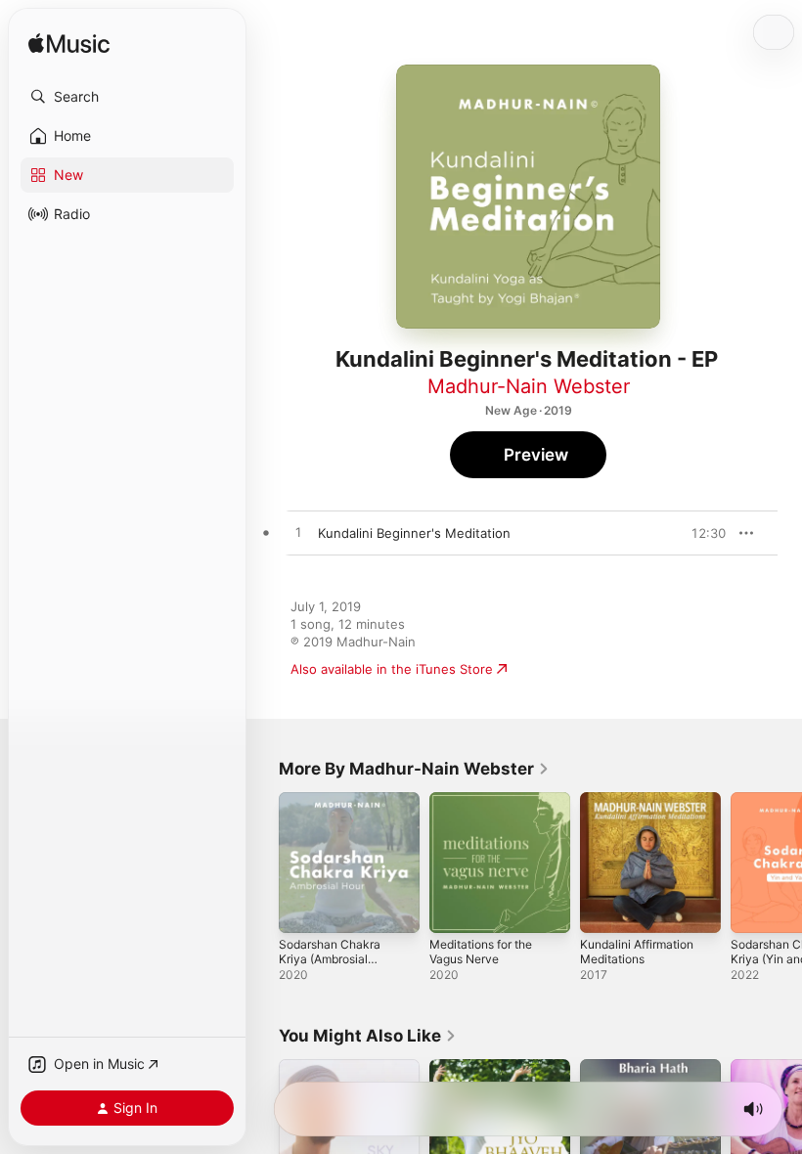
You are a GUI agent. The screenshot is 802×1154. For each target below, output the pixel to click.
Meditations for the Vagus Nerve (480, 951)
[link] (414, 768)
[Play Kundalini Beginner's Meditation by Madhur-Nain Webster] (298, 533)
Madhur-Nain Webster (528, 386)
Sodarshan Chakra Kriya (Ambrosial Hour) (329, 959)
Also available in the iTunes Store (391, 669)
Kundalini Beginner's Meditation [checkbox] (414, 533)
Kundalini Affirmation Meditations (636, 951)
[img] (69, 44)
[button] (127, 96)
